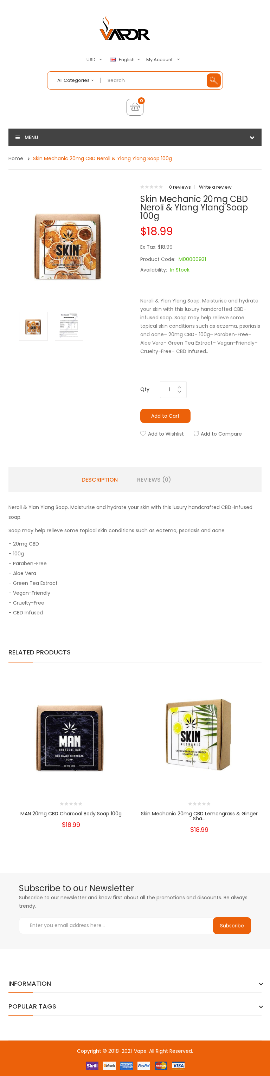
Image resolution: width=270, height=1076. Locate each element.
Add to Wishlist (166, 433)
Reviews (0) (154, 480)
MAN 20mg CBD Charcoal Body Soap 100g (71, 813)
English (127, 60)
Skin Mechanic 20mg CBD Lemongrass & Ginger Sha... (199, 816)
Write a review (215, 187)
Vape (140, 1051)
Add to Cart (165, 415)
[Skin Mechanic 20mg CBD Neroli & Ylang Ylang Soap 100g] (33, 325)
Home (15, 158)
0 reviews (180, 187)
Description (100, 480)
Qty (144, 389)
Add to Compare (221, 433)
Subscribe (232, 925)
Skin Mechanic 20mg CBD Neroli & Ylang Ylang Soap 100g (102, 158)
